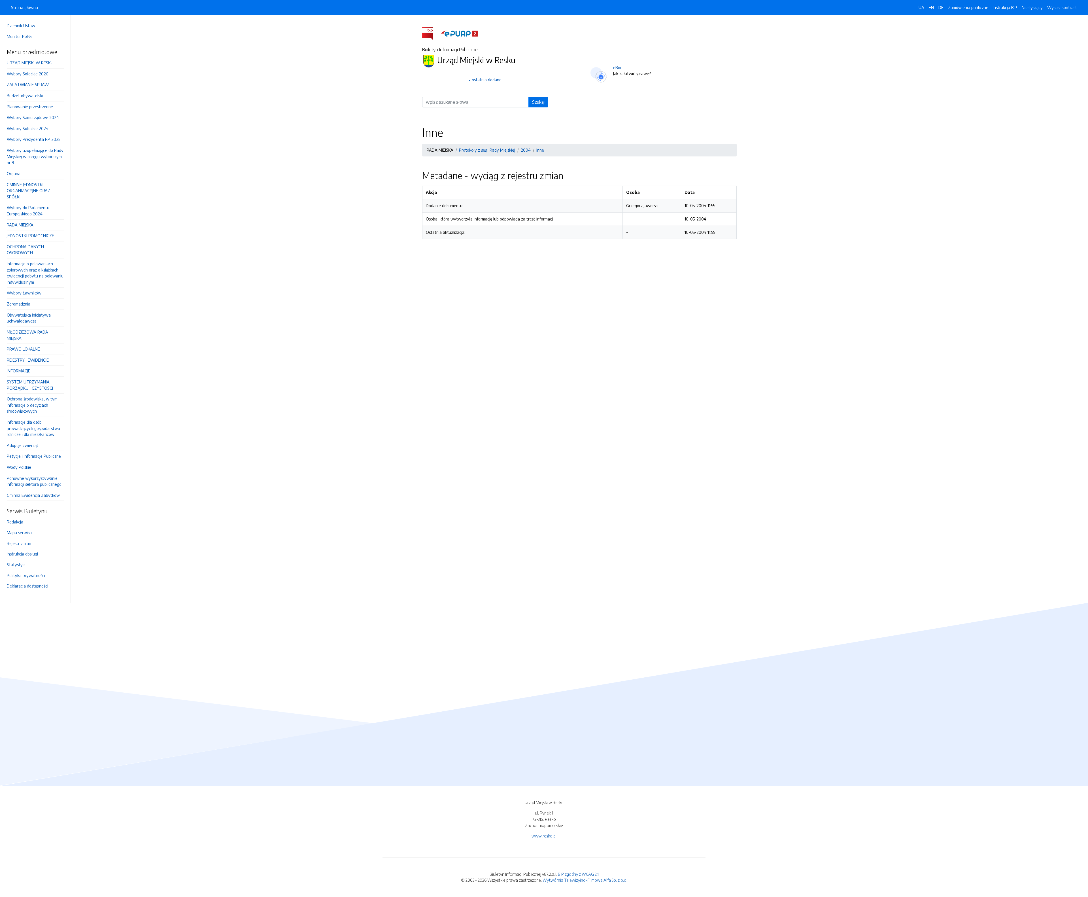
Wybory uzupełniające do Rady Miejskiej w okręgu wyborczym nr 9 (35, 156)
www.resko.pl (544, 835)
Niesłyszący (1032, 7)
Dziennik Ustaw (21, 25)
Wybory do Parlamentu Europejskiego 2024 (28, 210)
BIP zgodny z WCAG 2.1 (578, 874)
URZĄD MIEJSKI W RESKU (30, 62)
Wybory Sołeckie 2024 (27, 128)
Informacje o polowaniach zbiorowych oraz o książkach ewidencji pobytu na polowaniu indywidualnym (35, 273)
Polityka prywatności (26, 575)
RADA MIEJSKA (20, 224)
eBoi (617, 67)
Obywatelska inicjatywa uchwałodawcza (29, 318)
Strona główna (24, 7)
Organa (13, 173)
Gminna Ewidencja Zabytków (33, 495)
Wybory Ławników (24, 292)
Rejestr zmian (19, 543)
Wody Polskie (19, 467)
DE (941, 7)
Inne (540, 149)
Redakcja (15, 521)
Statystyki (16, 564)
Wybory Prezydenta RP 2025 (33, 139)
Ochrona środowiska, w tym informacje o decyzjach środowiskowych (32, 404)
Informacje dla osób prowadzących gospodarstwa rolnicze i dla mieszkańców (33, 428)
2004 (526, 149)
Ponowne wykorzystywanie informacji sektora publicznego (34, 481)
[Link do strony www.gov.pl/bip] (431, 33)
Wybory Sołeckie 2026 (27, 73)
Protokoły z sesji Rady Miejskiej (487, 149)
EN (931, 7)
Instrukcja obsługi (22, 553)
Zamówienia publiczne (968, 7)
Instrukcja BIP (1005, 7)
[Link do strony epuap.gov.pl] (459, 33)
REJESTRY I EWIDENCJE (28, 359)
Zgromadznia (18, 303)
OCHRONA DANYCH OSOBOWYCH (25, 249)
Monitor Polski (19, 36)
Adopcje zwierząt (22, 445)
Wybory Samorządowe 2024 (33, 117)
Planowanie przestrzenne (30, 106)
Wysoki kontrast (1062, 7)
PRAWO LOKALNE (23, 348)
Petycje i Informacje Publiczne (34, 456)
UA (921, 7)
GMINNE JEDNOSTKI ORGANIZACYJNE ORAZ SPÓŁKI (28, 190)
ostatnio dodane (487, 79)
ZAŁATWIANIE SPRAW (28, 84)
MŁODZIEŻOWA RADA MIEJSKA (27, 335)
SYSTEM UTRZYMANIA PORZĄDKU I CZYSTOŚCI (30, 385)
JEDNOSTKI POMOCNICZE (30, 235)
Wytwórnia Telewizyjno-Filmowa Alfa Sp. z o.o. (585, 880)
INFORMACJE (18, 370)
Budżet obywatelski (25, 95)
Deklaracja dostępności (27, 585)
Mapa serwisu (19, 532)
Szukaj (538, 102)
